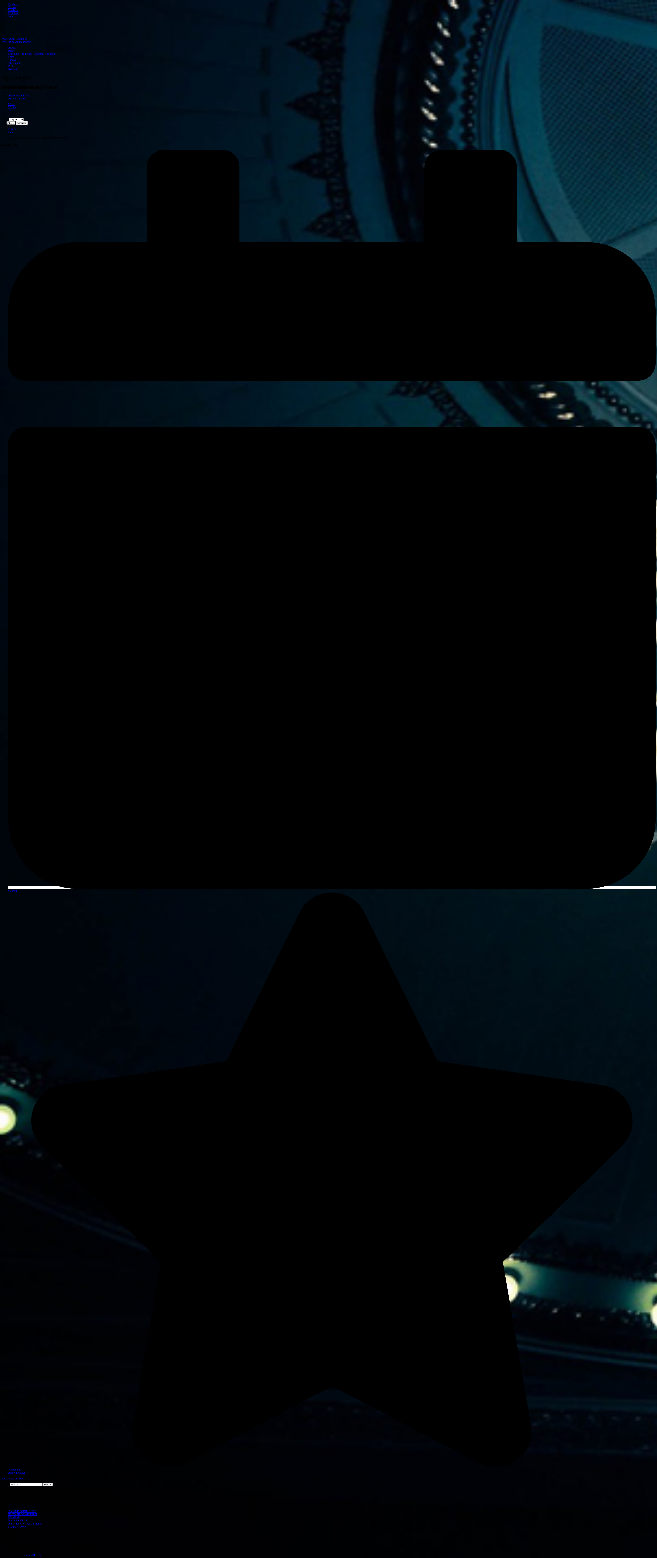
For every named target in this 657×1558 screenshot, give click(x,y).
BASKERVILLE (17, 1520)
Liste (17, 98)
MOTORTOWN (17, 1526)
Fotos (11, 56)
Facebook (13, 4)
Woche (12, 107)
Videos (12, 59)
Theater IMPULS (32, 1555)
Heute (11, 132)
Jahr (3, 122)
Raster (19, 95)
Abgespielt (14, 63)
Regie (11, 50)
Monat (11, 104)
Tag (10, 110)
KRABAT (14, 1517)
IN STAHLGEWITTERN (22, 1514)
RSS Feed (13, 13)
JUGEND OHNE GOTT (22, 1511)
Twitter (12, 7)
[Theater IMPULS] (19, 25)
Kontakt (12, 69)
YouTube (13, 10)
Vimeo (11, 16)
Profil (11, 66)
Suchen (5, 1484)
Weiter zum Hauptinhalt (14, 38)
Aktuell (12, 47)
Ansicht (12, 1478)
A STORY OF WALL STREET (25, 1523)
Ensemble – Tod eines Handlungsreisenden (31, 53)
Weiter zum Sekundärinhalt (16, 41)
